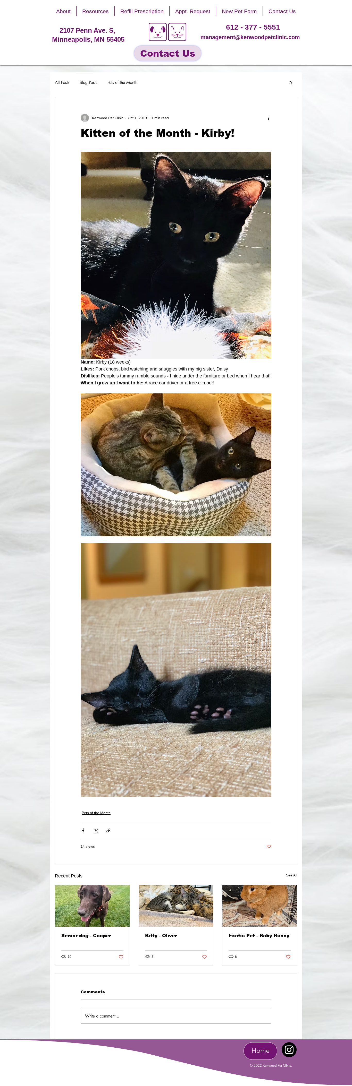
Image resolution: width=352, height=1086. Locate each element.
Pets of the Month (122, 82)
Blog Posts (88, 82)
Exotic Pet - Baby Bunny (259, 935)
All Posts (62, 82)
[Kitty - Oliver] (176, 906)
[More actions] (268, 118)
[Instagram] (289, 1049)
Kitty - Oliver (161, 935)
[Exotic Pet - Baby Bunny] (259, 906)
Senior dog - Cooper (86, 935)
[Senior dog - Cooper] (92, 906)
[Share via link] (108, 830)
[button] (63, 11)
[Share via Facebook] (83, 830)
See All (291, 875)
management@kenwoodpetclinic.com (250, 37)
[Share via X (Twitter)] (95, 830)
